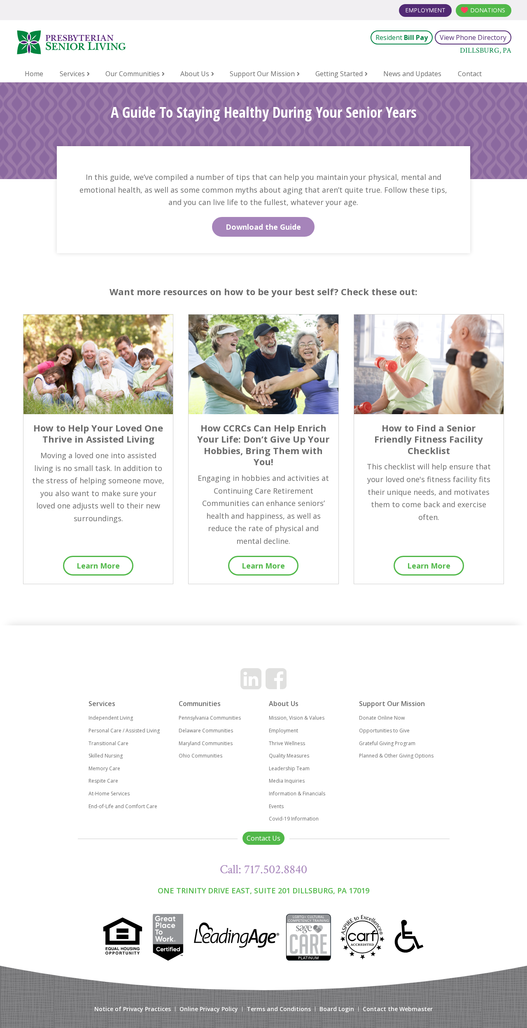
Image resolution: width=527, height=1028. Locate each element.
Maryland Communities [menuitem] (206, 743)
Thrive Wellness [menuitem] (287, 743)
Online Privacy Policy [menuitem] (209, 1009)
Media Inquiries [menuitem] (287, 780)
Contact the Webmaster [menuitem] (398, 1009)
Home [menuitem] (34, 73)
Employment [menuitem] (283, 730)
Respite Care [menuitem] (103, 780)
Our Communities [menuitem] (132, 73)
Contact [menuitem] (470, 73)
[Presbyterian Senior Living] (115, 42)
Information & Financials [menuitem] (297, 793)
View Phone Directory (473, 37)
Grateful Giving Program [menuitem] (387, 743)
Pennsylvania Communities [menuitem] (210, 717)
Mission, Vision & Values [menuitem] (296, 717)
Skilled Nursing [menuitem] (106, 755)
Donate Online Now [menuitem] (382, 717)
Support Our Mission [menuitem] (262, 73)
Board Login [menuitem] (336, 1009)
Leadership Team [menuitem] (289, 768)
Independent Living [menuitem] (111, 717)
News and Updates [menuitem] (412, 73)
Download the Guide (263, 227)
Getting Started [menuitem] (339, 73)
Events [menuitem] (276, 806)
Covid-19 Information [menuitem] (294, 818)
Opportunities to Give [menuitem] (384, 730)
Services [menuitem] (72, 73)
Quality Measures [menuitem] (289, 755)
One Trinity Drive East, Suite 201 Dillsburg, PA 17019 (263, 890)
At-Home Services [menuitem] (109, 793)
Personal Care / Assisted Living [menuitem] (124, 730)
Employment (425, 10)
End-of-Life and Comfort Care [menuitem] (123, 806)
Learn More (98, 566)
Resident (401, 37)
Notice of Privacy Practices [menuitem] (132, 1009)
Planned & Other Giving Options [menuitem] (396, 755)
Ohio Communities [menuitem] (200, 755)
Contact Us (263, 838)
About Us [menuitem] (194, 73)
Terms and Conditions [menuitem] (279, 1009)
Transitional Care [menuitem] (108, 743)
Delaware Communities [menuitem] (206, 730)
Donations (487, 10)
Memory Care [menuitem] (104, 768)
